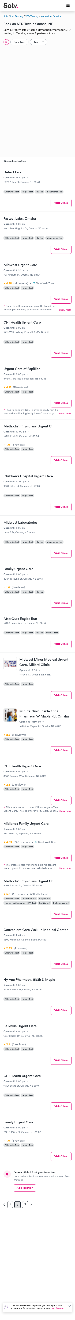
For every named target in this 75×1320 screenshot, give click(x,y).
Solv (5, 16)
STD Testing (31, 16)
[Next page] (31, 1204)
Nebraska (45, 16)
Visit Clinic (61, 203)
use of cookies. (58, 1308)
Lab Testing (16, 16)
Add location (25, 1188)
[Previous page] (4, 1204)
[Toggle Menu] (65, 5)
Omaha (57, 16)
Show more (65, 309)
